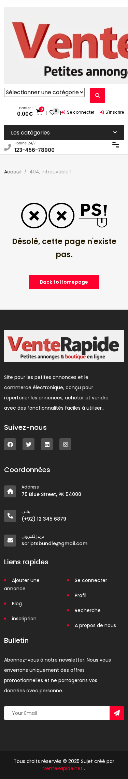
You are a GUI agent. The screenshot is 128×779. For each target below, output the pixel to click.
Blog (17, 603)
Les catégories (30, 133)
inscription (24, 618)
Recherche (88, 610)
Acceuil (13, 171)
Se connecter (80, 112)
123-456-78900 (34, 150)
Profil (80, 595)
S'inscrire (114, 112)
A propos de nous (95, 625)
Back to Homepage (64, 282)
